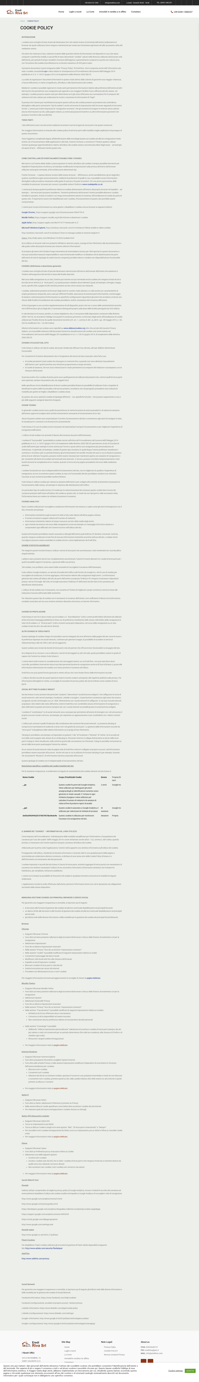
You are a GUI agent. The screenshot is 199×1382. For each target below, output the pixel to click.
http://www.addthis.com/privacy (35, 1258)
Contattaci (136, 12)
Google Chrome (28, 212)
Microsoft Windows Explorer (33, 228)
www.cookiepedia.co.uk (92, 184)
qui (45, 71)
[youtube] (20, 2)
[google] (15, 2)
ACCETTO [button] (190, 1371)
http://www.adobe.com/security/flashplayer (44, 1248)
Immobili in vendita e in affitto (112, 12)
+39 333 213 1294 (91, 3)
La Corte (90, 12)
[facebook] (9, 2)
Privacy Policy (110, 1347)
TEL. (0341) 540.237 (164, 3)
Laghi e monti (75, 12)
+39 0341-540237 (183, 12)
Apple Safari (27, 223)
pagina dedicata (93, 978)
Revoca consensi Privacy (114, 1355)
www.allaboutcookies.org (74, 328)
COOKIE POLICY (111, 1351)
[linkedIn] (178, 2)
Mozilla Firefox (28, 217)
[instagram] (189, 2)
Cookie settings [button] (175, 1371)
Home (61, 12)
